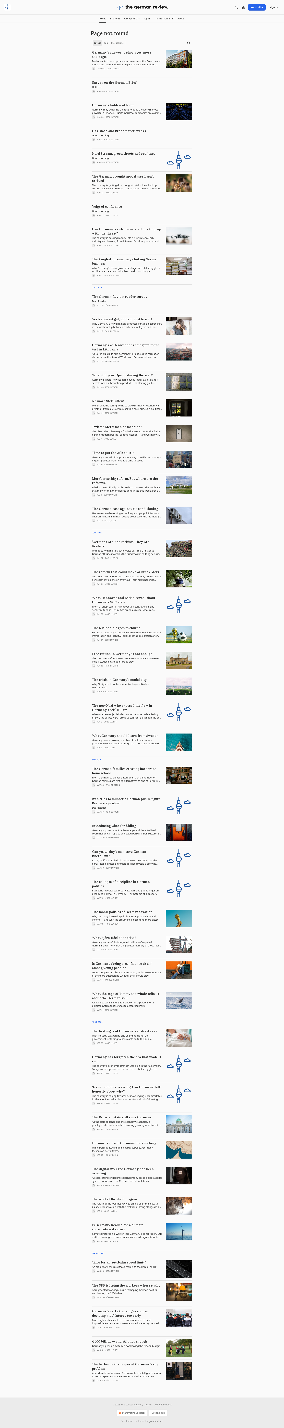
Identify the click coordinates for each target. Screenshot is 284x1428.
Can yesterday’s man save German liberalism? (119, 854)
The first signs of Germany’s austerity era (124, 1031)
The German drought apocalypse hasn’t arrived (123, 178)
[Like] (94, 73)
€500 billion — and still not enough (119, 1341)
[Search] (236, 7)
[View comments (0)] (116, 73)
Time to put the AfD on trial (114, 453)
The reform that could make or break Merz (125, 572)
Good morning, (100, 158)
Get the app (158, 1412)
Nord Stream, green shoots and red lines (123, 153)
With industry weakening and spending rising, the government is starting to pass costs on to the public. (122, 1037)
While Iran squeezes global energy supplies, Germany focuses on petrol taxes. (122, 1149)
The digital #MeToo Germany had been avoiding (123, 1171)
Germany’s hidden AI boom (113, 105)
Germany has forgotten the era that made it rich (126, 1059)
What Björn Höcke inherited (114, 938)
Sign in (274, 7)
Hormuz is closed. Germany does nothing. (124, 1143)
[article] (142, 62)
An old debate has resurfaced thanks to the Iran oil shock (124, 1266)
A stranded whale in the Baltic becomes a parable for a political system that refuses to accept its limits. (123, 1004)
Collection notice (163, 1404)
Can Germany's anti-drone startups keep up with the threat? (126, 231)
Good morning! (100, 135)
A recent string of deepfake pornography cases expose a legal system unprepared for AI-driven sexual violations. (127, 1179)
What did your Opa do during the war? (122, 375)
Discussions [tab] (117, 43)
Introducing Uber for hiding (114, 826)
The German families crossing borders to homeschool (124, 771)
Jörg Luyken (113, 69)
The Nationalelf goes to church (116, 628)
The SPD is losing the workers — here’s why (126, 1285)
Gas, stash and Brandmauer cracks (119, 131)
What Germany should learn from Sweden (125, 736)
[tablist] (108, 43)
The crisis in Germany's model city (119, 680)
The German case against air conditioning (125, 509)
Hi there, (97, 87)
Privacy (139, 1404)
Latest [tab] (97, 43)
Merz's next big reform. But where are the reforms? (125, 481)
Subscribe (257, 7)
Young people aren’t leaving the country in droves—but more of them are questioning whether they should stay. (126, 974)
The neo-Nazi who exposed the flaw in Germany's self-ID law (122, 708)
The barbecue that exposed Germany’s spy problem (125, 1366)
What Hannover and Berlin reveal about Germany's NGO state (123, 600)
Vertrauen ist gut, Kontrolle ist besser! (122, 319)
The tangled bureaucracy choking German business (125, 261)
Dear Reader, (99, 301)
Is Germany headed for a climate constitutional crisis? (117, 1227)
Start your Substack (133, 1412)
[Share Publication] (243, 7)
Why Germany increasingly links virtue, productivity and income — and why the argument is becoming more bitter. (125, 918)
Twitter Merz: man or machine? (117, 427)
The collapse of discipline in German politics (121, 884)
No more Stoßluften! (108, 401)
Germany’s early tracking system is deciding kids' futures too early (120, 1313)
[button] (102, 19)
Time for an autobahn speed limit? (119, 1262)
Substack (126, 1421)
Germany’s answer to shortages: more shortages (121, 54)
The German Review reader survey (119, 297)
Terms (148, 1404)
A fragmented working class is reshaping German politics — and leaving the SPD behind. (126, 1291)
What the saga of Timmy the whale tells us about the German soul (125, 996)
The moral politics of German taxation (122, 912)
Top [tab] (106, 43)
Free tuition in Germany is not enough (122, 654)
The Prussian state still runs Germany (122, 1117)
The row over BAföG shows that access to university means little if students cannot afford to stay (125, 660)
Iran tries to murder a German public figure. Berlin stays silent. (126, 801)
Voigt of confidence (107, 206)
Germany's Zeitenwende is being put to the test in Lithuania (126, 347)
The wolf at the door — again (114, 1199)
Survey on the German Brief (114, 82)
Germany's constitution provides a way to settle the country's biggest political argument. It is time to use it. (126, 459)
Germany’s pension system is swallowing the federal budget (126, 1345)
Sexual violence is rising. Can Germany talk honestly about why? (126, 1089)
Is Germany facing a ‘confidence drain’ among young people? (122, 966)
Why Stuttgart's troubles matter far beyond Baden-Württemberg (120, 685)
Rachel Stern (112, 245)
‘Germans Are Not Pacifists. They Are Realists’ (120, 544)
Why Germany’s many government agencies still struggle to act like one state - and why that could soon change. (126, 269)
